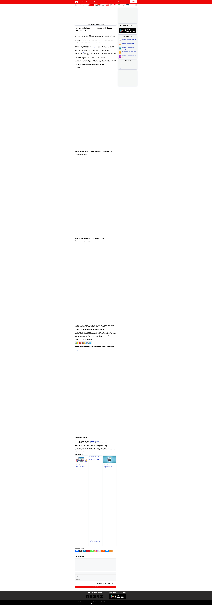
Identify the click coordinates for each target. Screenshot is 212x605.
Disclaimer (94, 601)
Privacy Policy (102, 601)
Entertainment (122, 63)
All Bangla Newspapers (109, 1)
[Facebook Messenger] (107, 551)
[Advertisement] (95, 16)
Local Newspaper (120, 1)
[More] (111, 551)
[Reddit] (103, 551)
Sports (120, 66)
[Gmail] (99, 551)
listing (94, 47)
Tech (77, 554)
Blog (95, 1)
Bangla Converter (89, 1)
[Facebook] (77, 551)
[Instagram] (95, 551)
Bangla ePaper (100, 1)
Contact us (86, 601)
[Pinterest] (88, 551)
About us (79, 601)
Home (83, 1)
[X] (80, 551)
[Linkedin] (84, 551)
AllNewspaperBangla (80, 52)
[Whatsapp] (92, 551)
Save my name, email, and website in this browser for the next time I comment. (106, 583)
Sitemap (93, 603)
